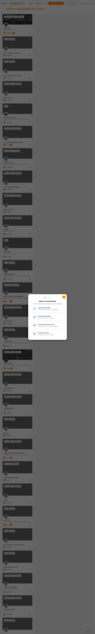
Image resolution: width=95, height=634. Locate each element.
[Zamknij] (64, 297)
